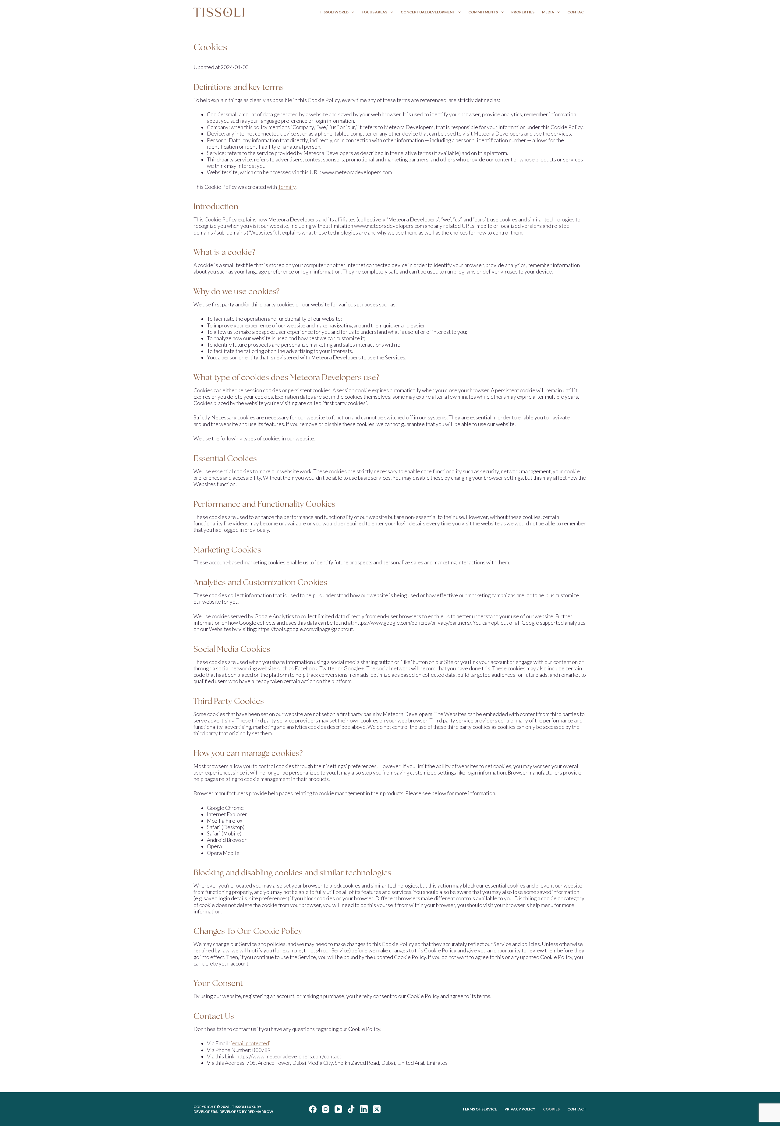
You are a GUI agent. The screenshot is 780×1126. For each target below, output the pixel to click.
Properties (522, 12)
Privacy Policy (520, 1109)
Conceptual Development (428, 12)
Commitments (483, 12)
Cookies (551, 1109)
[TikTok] (351, 1109)
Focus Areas (374, 12)
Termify (287, 187)
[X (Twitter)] (377, 1109)
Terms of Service (479, 1109)
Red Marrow (260, 1111)
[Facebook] (313, 1109)
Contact (577, 12)
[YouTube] (338, 1109)
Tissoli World (334, 12)
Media (548, 12)
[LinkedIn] (364, 1109)
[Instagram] (325, 1109)
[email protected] (251, 1043)
